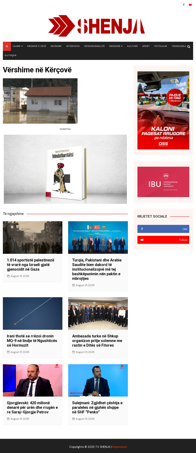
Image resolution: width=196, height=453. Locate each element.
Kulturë (132, 46)
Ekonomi (56, 46)
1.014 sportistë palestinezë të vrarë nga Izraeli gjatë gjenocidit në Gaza (30, 265)
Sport (146, 46)
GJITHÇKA (10, 55)
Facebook (184, 5)
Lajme (16, 46)
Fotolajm (160, 46)
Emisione (114, 46)
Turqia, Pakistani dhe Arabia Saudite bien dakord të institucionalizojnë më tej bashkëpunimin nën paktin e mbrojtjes (97, 269)
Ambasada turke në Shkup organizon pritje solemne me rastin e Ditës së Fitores (97, 341)
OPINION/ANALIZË (94, 46)
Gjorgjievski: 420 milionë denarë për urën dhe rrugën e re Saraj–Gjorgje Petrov (32, 407)
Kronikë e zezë (36, 46)
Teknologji (179, 46)
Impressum (119, 447)
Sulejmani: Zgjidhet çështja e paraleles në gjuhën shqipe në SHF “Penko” (97, 407)
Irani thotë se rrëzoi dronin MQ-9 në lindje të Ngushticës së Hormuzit (32, 341)
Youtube (190, 5)
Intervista (73, 46)
